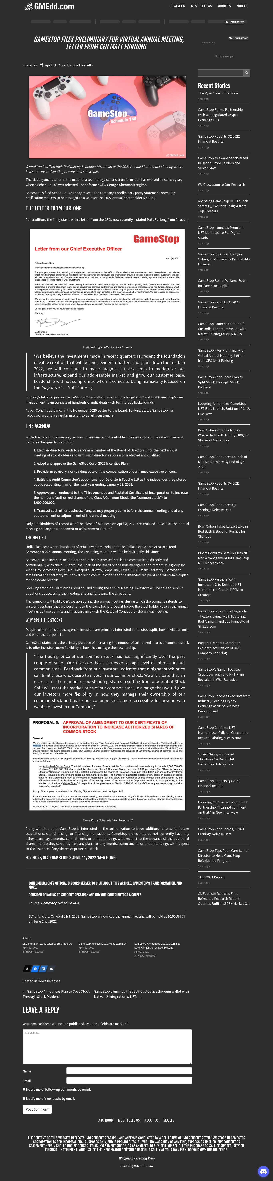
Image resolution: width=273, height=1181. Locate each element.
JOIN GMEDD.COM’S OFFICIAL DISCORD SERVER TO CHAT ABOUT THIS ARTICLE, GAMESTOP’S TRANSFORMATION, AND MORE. (105, 885)
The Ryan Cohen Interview (218, 93)
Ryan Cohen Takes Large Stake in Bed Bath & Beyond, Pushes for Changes (223, 531)
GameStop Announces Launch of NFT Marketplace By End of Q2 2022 (222, 461)
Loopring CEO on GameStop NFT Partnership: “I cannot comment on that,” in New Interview (223, 807)
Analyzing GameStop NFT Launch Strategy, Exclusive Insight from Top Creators (223, 206)
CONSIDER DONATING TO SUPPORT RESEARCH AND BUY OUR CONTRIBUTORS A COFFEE (85, 895)
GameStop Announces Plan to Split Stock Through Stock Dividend (220, 382)
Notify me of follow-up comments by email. (58, 1089)
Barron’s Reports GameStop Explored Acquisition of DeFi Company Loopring (219, 647)
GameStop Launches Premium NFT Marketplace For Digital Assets (220, 232)
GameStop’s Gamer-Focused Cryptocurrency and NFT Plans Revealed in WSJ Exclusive (221, 674)
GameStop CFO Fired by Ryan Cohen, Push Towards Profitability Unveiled (224, 259)
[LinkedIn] (43, 968)
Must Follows (201, 5)
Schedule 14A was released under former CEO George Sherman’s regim (90, 184)
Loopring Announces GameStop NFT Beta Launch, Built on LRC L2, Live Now (224, 408)
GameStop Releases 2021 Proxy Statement (103, 943)
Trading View (145, 1158)
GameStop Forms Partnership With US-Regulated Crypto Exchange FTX (220, 114)
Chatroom (178, 5)
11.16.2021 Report (211, 877)
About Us (224, 5)
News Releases (49, 981)
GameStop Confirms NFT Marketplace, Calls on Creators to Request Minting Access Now (223, 732)
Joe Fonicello (83, 65)
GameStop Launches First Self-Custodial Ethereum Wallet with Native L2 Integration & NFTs (222, 328)
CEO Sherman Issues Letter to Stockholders (47, 943)
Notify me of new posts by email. (50, 1098)
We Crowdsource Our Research (221, 184)
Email (27, 1081)
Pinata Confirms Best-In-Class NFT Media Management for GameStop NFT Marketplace (224, 558)
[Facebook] (35, 968)
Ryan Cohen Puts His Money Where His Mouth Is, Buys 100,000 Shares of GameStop (223, 435)
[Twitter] (27, 968)
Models (242, 5)
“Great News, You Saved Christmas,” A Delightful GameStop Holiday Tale (216, 759)
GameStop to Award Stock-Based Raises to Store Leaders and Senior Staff (223, 163)
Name (27, 1071)
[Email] (51, 968)
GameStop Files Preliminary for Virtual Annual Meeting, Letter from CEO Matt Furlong (109, 43)
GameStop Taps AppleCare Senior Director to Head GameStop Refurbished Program (223, 855)
